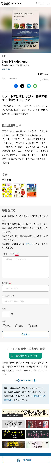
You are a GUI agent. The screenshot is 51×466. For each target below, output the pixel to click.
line (35, 86)
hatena (29, 86)
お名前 (4, 283)
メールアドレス (8, 296)
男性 (8, 326)
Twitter (22, 86)
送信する (25, 334)
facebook (16, 86)
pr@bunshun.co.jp (25, 380)
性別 (3, 321)
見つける (39, 3)
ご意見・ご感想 (8, 254)
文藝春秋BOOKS (11, 3)
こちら (29, 244)
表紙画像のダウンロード (27, 356)
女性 (21, 326)
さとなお (6, 69)
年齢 (3, 309)
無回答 (35, 326)
